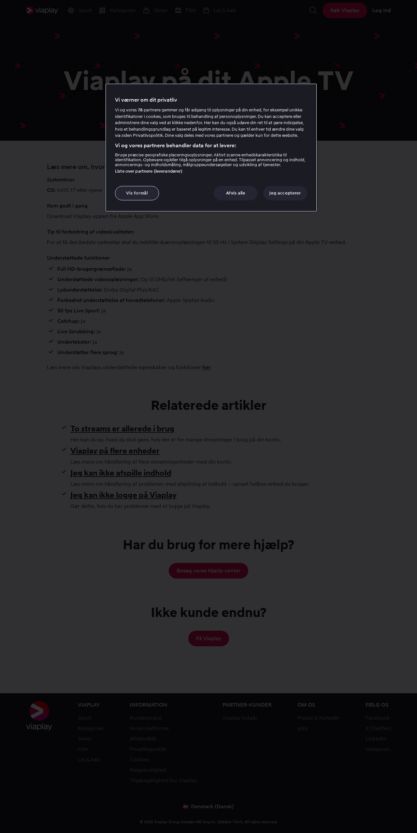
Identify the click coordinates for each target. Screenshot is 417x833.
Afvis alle (235, 193)
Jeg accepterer (285, 193)
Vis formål (137, 193)
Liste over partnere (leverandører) (148, 171)
